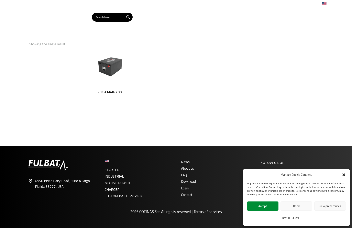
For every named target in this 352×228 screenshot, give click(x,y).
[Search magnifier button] (128, 17)
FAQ (184, 175)
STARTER (112, 169)
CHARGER (112, 189)
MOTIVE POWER (117, 183)
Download (188, 181)
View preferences (330, 206)
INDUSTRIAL (114, 176)
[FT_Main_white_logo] (44, 17)
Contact (186, 194)
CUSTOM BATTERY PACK (123, 196)
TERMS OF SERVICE (290, 218)
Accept (262, 206)
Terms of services (208, 212)
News (185, 162)
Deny (296, 206)
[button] (344, 175)
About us (187, 168)
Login (185, 188)
